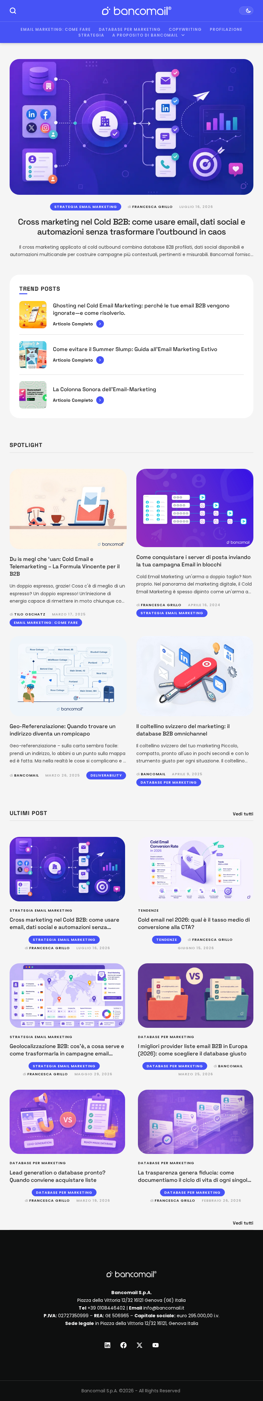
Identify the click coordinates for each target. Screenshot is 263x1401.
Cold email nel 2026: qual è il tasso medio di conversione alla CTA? (194, 923)
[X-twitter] (139, 1345)
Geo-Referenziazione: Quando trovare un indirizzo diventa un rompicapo (62, 730)
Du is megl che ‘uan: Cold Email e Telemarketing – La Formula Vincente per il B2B (65, 566)
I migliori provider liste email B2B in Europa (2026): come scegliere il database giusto (193, 1050)
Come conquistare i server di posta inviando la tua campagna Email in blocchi (193, 561)
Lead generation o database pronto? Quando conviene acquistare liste (58, 1176)
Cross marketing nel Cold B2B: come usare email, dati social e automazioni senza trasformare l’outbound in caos (131, 226)
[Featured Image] (131, 127)
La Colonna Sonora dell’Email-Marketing (104, 389)
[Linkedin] (107, 1345)
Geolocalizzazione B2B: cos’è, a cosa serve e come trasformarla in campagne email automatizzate (67, 1053)
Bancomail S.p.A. (99, 1391)
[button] (246, 1374)
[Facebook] (123, 1345)
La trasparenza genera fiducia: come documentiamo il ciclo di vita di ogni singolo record (194, 1180)
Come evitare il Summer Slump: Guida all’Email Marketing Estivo (135, 349)
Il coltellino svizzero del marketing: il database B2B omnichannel (183, 730)
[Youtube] (155, 1345)
